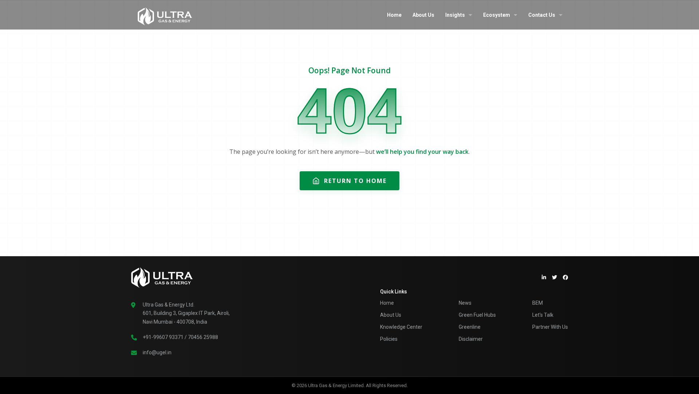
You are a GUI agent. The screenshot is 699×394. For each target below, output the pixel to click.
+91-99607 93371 (163, 337)
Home (394, 15)
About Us (423, 15)
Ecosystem (496, 15)
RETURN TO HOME (355, 181)
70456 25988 (203, 337)
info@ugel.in (157, 352)
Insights (455, 15)
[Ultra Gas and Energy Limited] (165, 15)
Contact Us (541, 15)
